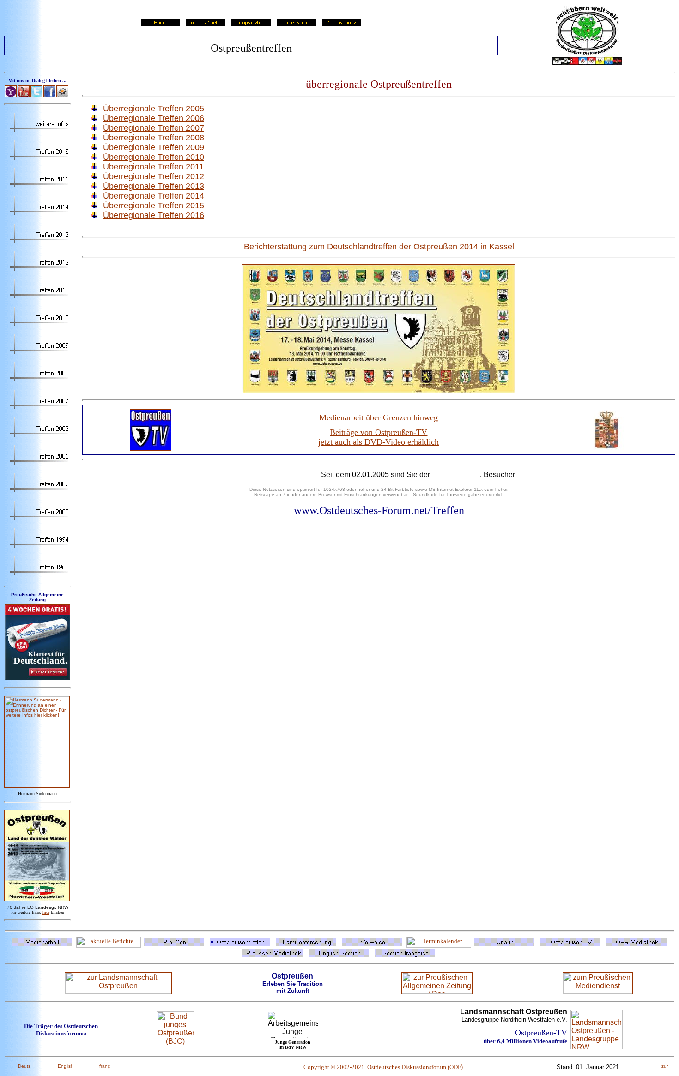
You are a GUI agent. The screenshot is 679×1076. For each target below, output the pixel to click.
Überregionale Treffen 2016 (153, 215)
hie (45, 912)
